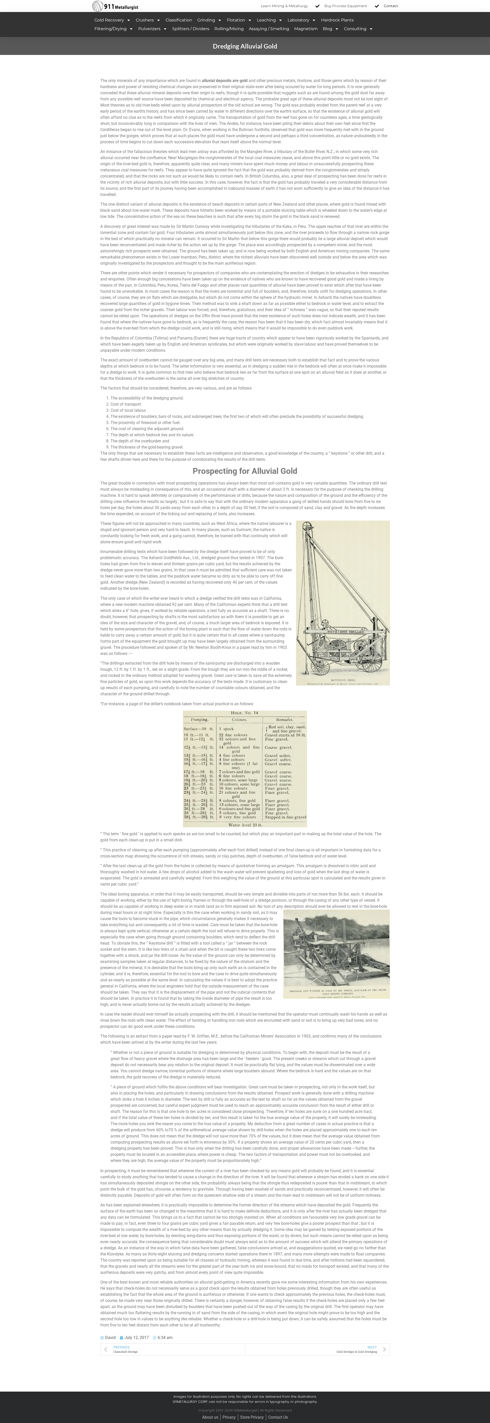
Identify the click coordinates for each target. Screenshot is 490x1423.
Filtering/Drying (110, 28)
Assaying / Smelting (269, 28)
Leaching (266, 20)
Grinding (206, 20)
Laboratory (298, 20)
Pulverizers (149, 28)
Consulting (355, 28)
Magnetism (306, 28)
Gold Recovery (109, 20)
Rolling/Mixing (229, 28)
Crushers (145, 20)
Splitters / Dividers (190, 28)
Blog (327, 28)
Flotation (236, 20)
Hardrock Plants (337, 20)
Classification (179, 20)
